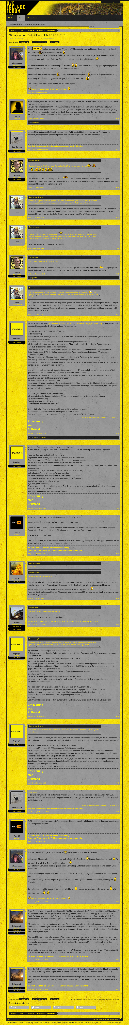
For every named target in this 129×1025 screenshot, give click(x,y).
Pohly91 (17, 532)
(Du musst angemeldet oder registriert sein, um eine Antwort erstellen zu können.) (95, 999)
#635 (117, 783)
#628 (117, 314)
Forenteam (57, 38)
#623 (117, 149)
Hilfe (100, 1019)
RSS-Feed (120, 1019)
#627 (117, 274)
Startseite (11, 18)
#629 (117, 433)
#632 (117, 598)
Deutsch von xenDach (73, 1022)
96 (51, 42)
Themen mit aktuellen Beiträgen (34, 24)
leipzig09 (16, 338)
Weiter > (56, 42)
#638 (117, 902)
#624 (117, 187)
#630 (117, 508)
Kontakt (95, 1019)
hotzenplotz (17, 926)
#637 (117, 841)
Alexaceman (17, 63)
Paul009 (30, 437)
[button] (19, 1007)
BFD (9, 1019)
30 (33, 42)
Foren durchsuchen (15, 24)
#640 (117, 989)
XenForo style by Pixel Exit (93, 1022)
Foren (21, 18)
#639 (117, 960)
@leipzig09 (32, 792)
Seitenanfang (114, 1019)
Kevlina (17, 175)
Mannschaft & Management (33, 38)
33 (42, 42)
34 (45, 42)
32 (39, 42)
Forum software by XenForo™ (24, 1022)
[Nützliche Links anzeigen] (118, 30)
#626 (117, 248)
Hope (30, 122)
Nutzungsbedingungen (115, 1022)
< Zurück (22, 42)
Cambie (17, 117)
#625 (117, 217)
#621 (117, 92)
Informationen (32, 18)
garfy (17, 578)
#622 (117, 118)
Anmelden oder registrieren (110, 2)
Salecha (17, 622)
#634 (117, 716)
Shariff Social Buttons (52, 1022)
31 (36, 42)
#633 (117, 625)
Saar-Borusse (17, 147)
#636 (117, 812)
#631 (117, 553)
